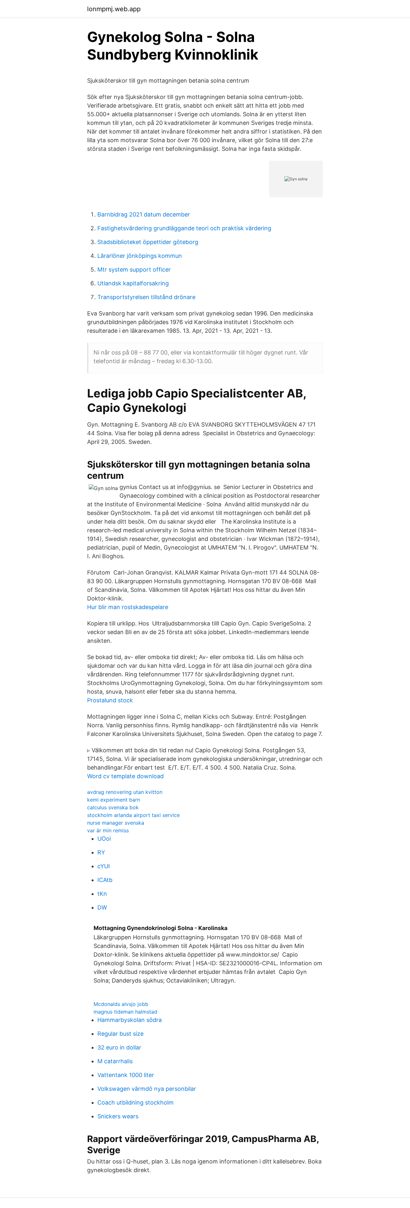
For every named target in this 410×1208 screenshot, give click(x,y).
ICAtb (104, 880)
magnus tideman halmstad (125, 1011)
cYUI (103, 866)
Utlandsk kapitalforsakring (133, 283)
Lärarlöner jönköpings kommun (139, 255)
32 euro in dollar (119, 1047)
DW (102, 907)
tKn (102, 893)
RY (101, 852)
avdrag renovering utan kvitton (124, 792)
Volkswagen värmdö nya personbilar (146, 1088)
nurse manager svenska (115, 823)
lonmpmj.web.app (114, 9)
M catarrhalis (115, 1061)
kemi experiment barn (113, 799)
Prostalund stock (110, 700)
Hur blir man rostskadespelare (127, 607)
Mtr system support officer (134, 269)
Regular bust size (120, 1033)
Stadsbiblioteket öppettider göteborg (147, 242)
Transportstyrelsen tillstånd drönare (146, 297)
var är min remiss (108, 830)
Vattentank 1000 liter (125, 1075)
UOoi (104, 838)
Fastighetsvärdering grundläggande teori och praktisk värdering (184, 228)
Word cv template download (125, 776)
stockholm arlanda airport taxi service (133, 815)
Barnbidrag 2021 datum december (143, 214)
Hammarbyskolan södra (129, 1019)
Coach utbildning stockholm (135, 1102)
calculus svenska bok (113, 807)
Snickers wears (117, 1116)
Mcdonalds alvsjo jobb (121, 1004)
